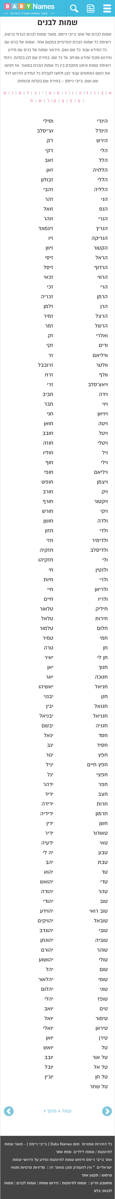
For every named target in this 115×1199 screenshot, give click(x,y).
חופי (48, 472)
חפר (103, 784)
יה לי (48, 852)
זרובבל (45, 365)
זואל (48, 209)
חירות (101, 618)
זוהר (48, 218)
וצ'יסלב (45, 131)
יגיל (49, 764)
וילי (104, 462)
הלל (103, 160)
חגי (50, 414)
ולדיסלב (99, 550)
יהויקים (45, 921)
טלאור (46, 609)
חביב (47, 394)
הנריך (102, 228)
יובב (48, 1057)
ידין (49, 823)
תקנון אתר (90, 1175)
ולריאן (101, 589)
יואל (48, 1018)
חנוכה (101, 677)
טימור (101, 1018)
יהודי (48, 901)
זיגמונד (45, 228)
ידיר (49, 833)
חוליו (48, 452)
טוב (104, 901)
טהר (103, 891)
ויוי (105, 404)
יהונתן (46, 940)
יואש (48, 1047)
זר (50, 355)
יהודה (47, 891)
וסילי (48, 121)
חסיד (102, 745)
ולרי (103, 579)
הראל (101, 257)
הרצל (101, 316)
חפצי (102, 774)
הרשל (101, 326)
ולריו (103, 599)
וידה (103, 394)
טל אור (100, 1057)
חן (105, 648)
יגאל (48, 735)
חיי (50, 589)
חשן (103, 823)
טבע (103, 852)
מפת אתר (63, 1152)
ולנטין (101, 570)
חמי (104, 638)
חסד (103, 735)
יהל (49, 969)
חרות (102, 804)
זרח (49, 375)
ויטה (103, 423)
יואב (48, 1008)
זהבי (48, 189)
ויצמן (102, 482)
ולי (105, 560)
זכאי (48, 277)
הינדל (101, 131)
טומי (103, 979)
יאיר (48, 657)
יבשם (47, 725)
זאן (49, 170)
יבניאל (46, 716)
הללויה (100, 170)
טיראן (101, 1028)
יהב (49, 862)
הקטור (101, 248)
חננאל (101, 706)
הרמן (102, 296)
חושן (48, 521)
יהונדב (46, 930)
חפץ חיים (97, 764)
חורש (47, 511)
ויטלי (102, 443)
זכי (50, 287)
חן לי (102, 657)
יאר (49, 677)
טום (104, 969)
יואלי (48, 1028)
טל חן (101, 1077)
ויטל (103, 433)
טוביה (101, 940)
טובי (103, 930)
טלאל (47, 618)
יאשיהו (46, 687)
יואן (49, 1038)
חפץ (103, 755)
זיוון (49, 248)
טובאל (101, 921)
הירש (102, 140)
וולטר (102, 365)
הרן (104, 306)
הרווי (102, 277)
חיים (48, 599)
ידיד (49, 794)
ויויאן (102, 414)
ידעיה (47, 843)
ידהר (48, 784)
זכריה (47, 296)
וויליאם (100, 355)
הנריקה (100, 238)
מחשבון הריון (101, 1183)
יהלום (47, 989)
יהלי (48, 999)
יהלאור (45, 979)
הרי (104, 287)
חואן (48, 423)
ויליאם (101, 472)
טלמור (46, 628)
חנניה (102, 725)
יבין (49, 706)
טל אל (101, 1067)
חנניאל (100, 716)
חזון (49, 530)
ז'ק (50, 140)
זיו (50, 238)
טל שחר (99, 1086)
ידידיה (46, 813)
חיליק (101, 609)
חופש (47, 482)
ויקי (104, 511)
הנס (103, 209)
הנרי (103, 218)
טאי (104, 843)
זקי (49, 345)
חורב (48, 491)
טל (105, 1047)
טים (104, 1008)
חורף (48, 501)
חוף (49, 462)
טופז (102, 999)
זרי (50, 384)
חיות (48, 579)
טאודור (100, 833)
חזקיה (46, 550)
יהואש (46, 882)
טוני (104, 989)
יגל (50, 774)
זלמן (48, 306)
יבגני (48, 696)
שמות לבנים (26, 1183)
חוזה (48, 443)
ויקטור (101, 501)
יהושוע (46, 959)
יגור (49, 755)
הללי (102, 180)
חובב (47, 433)
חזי (49, 540)
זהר (49, 199)
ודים (103, 345)
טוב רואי (98, 911)
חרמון (101, 813)
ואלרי (102, 335)
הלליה (101, 189)
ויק (105, 491)
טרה (48, 648)
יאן (50, 667)
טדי (104, 882)
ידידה (47, 804)
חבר (48, 404)
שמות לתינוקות (74, 1183)
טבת (103, 862)
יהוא (48, 872)
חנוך (103, 667)
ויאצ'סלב (98, 384)
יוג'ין (49, 1077)
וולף (103, 375)
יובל (49, 1067)
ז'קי (49, 150)
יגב (50, 745)
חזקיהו (45, 560)
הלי (104, 150)
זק (50, 335)
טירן (103, 1038)
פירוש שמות (49, 1183)
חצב (103, 794)
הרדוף (101, 267)
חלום (102, 628)
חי (51, 570)
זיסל (48, 267)
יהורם (47, 950)
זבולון (47, 180)
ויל (105, 452)
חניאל (101, 687)
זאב (49, 160)
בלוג (97, 1191)
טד (105, 872)
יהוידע (46, 911)
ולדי (103, 530)
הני (104, 199)
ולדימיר (100, 540)
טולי (103, 959)
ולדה (102, 521)
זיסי (49, 257)
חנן (104, 696)
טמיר (47, 638)
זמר (49, 326)
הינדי (102, 121)
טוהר (102, 950)
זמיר (48, 316)
